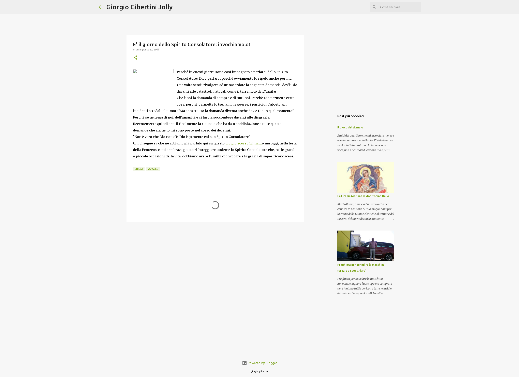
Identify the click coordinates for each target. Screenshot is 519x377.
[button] (135, 58)
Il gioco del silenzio (350, 127)
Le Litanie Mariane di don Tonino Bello (363, 196)
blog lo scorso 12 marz (243, 143)
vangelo (153, 169)
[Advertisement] (215, 256)
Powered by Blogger (262, 363)
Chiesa (139, 169)
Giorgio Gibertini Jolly (139, 7)
